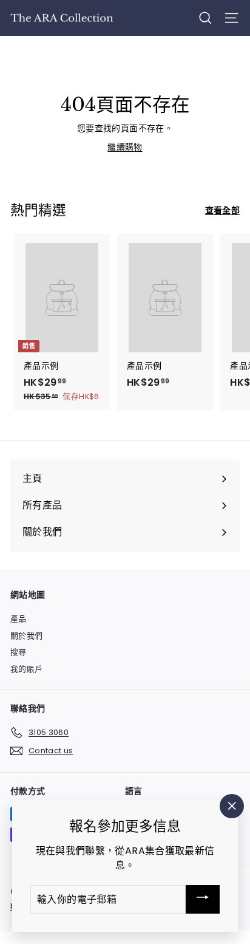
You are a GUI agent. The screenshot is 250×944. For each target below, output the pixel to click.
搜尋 (18, 652)
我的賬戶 (26, 669)
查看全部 (222, 210)
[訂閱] (203, 899)
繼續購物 (124, 147)
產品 (18, 618)
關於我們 (26, 635)
